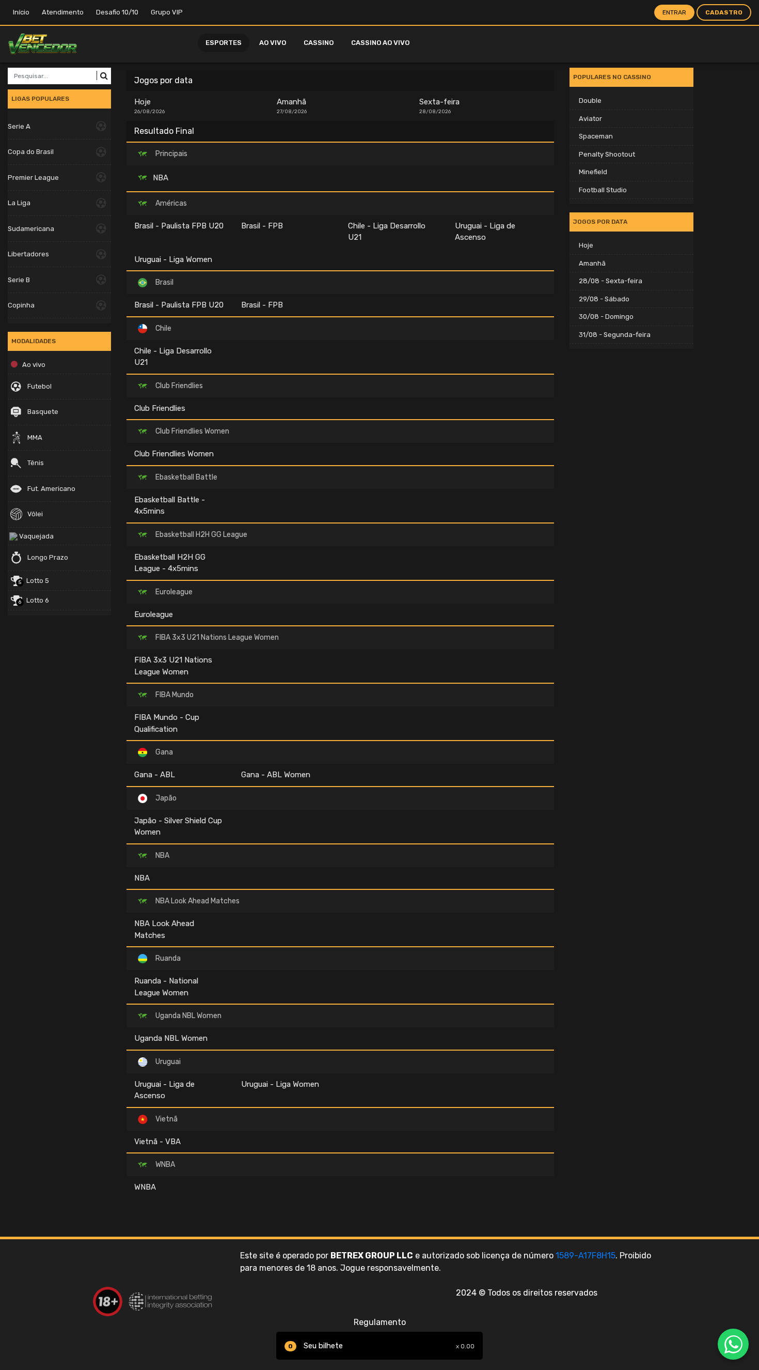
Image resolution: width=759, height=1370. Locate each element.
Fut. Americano (50, 488)
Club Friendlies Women (174, 453)
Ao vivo (272, 43)
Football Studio (603, 190)
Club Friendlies (159, 408)
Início (21, 12)
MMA (34, 437)
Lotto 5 (34, 581)
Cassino (319, 43)
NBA (159, 177)
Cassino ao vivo (380, 43)
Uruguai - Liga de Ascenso (485, 231)
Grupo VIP (167, 12)
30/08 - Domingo (606, 316)
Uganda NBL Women (171, 1038)
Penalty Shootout (607, 154)
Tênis (35, 463)
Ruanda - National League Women (166, 986)
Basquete (42, 411)
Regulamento (380, 1322)
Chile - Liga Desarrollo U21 (386, 231)
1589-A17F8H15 (585, 1255)
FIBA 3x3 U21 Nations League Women (173, 665)
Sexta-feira (439, 106)
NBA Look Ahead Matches (164, 929)
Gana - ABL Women (275, 774)
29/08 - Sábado (604, 299)
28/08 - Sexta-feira (610, 281)
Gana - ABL (154, 774)
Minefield (593, 172)
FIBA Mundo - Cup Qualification (166, 723)
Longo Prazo (47, 557)
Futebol (39, 386)
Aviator (590, 118)
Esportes (223, 43)
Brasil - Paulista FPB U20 (179, 225)
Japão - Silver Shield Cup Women (178, 826)
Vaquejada (36, 536)
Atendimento (63, 12)
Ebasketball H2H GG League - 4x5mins (169, 563)
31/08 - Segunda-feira (615, 334)
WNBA (145, 1187)
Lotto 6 (34, 600)
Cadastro (723, 12)
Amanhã (292, 106)
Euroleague (153, 614)
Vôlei (34, 514)
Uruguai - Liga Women (173, 259)
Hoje (149, 106)
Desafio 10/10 (117, 12)
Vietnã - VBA (157, 1141)
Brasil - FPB (262, 225)
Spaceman (596, 136)
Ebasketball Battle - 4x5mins (169, 505)
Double (590, 100)
